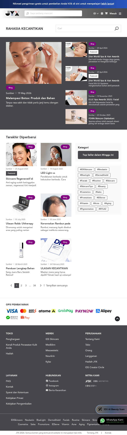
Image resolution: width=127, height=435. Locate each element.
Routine (75, 420)
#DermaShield (101, 175)
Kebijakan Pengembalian (19, 403)
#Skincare (110, 181)
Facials (66, 420)
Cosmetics (23, 424)
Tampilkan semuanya (56, 285)
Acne (74, 424)
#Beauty (102, 186)
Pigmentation (93, 424)
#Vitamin (84, 203)
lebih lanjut (107, 3)
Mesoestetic (52, 350)
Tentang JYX (92, 433)
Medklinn (50, 344)
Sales (33, 424)
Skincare (86, 420)
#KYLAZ (102, 209)
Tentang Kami (92, 339)
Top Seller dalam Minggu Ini (98, 155)
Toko (87, 344)
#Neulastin (102, 169)
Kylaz (48, 361)
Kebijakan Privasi (14, 398)
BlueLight (41, 420)
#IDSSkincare (86, 169)
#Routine (96, 181)
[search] (27, 13)
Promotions (43, 424)
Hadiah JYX (91, 361)
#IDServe (101, 198)
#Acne (96, 203)
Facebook (54, 381)
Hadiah (9, 353)
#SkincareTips (86, 186)
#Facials (83, 181)
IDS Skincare (52, 339)
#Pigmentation (87, 209)
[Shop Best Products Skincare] (12, 13)
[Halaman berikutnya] (41, 285)
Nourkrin (50, 356)
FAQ (8, 381)
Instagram (54, 385)
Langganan (91, 356)
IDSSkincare (16, 420)
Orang (88, 350)
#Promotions (86, 198)
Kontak (9, 386)
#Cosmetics (85, 192)
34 (34, 285)
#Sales (98, 192)
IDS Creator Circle (94, 367)
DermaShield (54, 420)
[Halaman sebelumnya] (11, 285)
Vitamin (65, 424)
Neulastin (29, 420)
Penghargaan (13, 339)
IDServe (55, 424)
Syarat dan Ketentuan (17, 392)
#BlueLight (85, 175)
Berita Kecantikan (57, 390)
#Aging (107, 203)
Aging (82, 424)
